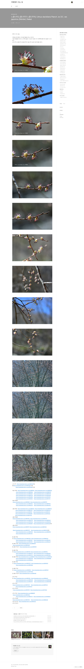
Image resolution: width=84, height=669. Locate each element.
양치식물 (62, 54)
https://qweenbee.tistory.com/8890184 (22, 578)
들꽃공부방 (62, 74)
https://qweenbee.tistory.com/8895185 (24, 532)
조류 (61, 90)
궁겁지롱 (62, 79)
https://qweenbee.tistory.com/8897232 (24, 495)
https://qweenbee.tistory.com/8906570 (42, 522)
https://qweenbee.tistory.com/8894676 (42, 540)
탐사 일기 (62, 84)
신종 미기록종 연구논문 (64, 80)
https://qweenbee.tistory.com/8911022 (38, 590)
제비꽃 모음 (62, 55)
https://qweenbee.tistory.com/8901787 (24, 541)
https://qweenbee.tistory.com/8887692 (38, 518)
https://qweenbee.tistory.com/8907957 (42, 505)
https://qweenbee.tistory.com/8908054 (41, 596)
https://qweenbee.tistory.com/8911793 (24, 533)
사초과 (62, 48)
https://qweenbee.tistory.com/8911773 (42, 498)
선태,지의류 (62, 49)
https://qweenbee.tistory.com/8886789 (27, 543)
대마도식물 (62, 69)
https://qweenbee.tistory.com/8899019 (24, 512)
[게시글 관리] (17, 608)
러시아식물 (62, 72)
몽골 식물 (62, 66)
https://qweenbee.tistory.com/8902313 (24, 505)
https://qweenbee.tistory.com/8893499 (25, 484)
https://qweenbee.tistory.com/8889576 (43, 508)
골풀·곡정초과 (63, 43)
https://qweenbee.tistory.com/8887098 (22, 538)
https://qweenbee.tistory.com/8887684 (24, 492)
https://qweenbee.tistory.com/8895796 (24, 553)
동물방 (61, 89)
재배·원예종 (62, 58)
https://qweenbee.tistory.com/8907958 (42, 581)
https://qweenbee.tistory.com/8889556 (43, 490)
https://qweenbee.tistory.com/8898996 (42, 532)
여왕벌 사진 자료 (63, 97)
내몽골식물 (62, 71)
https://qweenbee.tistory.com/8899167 (40, 570)
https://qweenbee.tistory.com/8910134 (42, 513)
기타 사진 (62, 95)
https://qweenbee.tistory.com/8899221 (42, 520)
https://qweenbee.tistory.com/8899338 (42, 555)
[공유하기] (15, 608)
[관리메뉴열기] (82, 2)
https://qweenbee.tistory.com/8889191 (21, 526)
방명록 (16, 6)
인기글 (64, 103)
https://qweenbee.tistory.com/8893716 (24, 596)
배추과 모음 (63, 45)
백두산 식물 (63, 62)
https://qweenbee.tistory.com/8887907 (22, 551)
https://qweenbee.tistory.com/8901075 (24, 581)
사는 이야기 (62, 87)
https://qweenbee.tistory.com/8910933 (24, 498)
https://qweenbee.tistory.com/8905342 (27, 601)
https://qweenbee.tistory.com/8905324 (24, 522)
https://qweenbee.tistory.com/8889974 (39, 551)
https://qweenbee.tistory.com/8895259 (22, 563)
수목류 (19, 613)
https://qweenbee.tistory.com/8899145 (39, 585)
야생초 (62, 36)
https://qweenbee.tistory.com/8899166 (42, 503)
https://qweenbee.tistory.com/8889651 (26, 556)
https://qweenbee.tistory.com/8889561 (26, 490)
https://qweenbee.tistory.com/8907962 (22, 485)
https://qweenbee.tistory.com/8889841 (22, 570)
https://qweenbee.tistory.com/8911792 (23, 515)
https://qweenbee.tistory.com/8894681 (27, 573)
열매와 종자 (63, 40)
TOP (72, 665)
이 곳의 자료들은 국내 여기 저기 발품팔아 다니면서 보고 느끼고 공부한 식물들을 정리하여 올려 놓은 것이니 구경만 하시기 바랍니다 (30, 648)
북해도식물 (62, 68)
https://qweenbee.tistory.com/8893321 (24, 503)
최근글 (61, 103)
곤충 (61, 92)
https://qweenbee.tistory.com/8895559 (24, 580)
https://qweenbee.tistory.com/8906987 (24, 523)
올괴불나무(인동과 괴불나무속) (19, 620)
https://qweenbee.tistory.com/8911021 (24, 586)
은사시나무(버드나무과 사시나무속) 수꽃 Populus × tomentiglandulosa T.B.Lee (27, 621)
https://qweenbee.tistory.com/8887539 (24, 510)
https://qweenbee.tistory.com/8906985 (24, 513)
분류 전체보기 (63, 32)
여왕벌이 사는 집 (17, 2)
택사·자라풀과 (63, 51)
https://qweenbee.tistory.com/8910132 (42, 497)
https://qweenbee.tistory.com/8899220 (42, 580)
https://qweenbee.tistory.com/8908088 (42, 558)
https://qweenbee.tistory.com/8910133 (42, 523)
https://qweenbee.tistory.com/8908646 (24, 560)
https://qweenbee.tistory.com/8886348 (39, 599)
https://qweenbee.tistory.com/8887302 (21, 599)
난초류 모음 (62, 57)
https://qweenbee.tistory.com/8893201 (24, 493)
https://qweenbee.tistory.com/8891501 (43, 556)
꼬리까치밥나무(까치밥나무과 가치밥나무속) (21, 617)
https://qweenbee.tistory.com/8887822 (21, 594)
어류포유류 (62, 93)
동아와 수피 (63, 42)
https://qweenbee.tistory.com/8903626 (42, 495)
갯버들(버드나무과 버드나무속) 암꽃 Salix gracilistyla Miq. (24, 615)
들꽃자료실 (15, 613)
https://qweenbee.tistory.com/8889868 (21, 502)
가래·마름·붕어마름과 (64, 52)
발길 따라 (62, 85)
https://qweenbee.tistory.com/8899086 (24, 565)
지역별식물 (63, 60)
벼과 (61, 46)
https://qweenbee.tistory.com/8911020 (24, 571)
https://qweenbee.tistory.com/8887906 (21, 518)
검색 (69, 2)
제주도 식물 (63, 63)
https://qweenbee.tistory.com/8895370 (42, 510)
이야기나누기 (63, 82)
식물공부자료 (63, 76)
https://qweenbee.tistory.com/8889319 (42, 492)
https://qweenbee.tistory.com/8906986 (24, 497)
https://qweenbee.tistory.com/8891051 (24, 540)
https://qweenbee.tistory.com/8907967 (21, 590)
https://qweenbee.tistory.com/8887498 (39, 530)
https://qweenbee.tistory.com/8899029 (39, 563)
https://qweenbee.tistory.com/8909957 (28, 546)
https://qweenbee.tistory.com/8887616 (26, 508)
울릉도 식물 (63, 65)
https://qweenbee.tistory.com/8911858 (24, 487)
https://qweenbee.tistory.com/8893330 (24, 558)
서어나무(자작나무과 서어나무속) (19, 618)
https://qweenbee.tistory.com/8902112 (41, 512)
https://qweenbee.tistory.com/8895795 (24, 520)
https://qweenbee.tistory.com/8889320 (39, 538)
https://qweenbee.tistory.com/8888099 (26, 593)
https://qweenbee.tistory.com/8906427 (42, 541)
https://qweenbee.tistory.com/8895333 (42, 493)
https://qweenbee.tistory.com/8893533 (21, 585)
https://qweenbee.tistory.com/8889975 (38, 502)
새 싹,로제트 (63, 39)
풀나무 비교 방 (63, 77)
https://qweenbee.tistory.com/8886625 (39, 578)
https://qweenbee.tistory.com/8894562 (21, 545)
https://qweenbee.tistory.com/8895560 (42, 553)
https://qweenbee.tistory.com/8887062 (38, 526)
